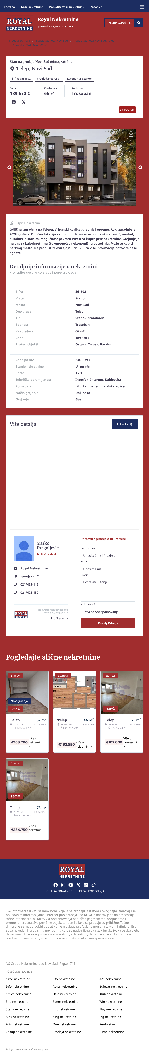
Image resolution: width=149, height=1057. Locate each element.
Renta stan (107, 1024)
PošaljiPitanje (108, 623)
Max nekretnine (17, 1017)
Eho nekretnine (17, 1001)
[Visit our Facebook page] (55, 885)
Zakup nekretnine (19, 1032)
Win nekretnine (110, 1001)
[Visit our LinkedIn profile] (86, 885)
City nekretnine (64, 979)
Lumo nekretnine (112, 1032)
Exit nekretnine (64, 1009)
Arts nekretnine (17, 1024)
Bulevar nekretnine (113, 986)
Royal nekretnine (65, 986)
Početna (9, 7)
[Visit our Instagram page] (63, 885)
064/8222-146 (64, 26)
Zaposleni (96, 7)
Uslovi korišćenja (91, 891)
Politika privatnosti (60, 891)
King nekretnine (64, 1017)
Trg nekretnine (110, 1017)
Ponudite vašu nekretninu (66, 7)
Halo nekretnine (64, 994)
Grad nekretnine (18, 979)
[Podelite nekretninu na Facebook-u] (15, 102)
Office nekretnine (18, 994)
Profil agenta (59, 618)
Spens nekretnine (65, 1001)
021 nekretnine (110, 979)
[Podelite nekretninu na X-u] (24, 102)
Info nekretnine (17, 986)
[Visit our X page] (78, 885)
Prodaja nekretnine (67, 1032)
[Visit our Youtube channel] (70, 885)
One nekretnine (64, 1024)
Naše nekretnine (32, 7)
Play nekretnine (110, 1009)
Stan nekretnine (17, 1009)
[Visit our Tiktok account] (93, 885)
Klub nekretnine (111, 994)
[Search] (138, 22)
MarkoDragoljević (48, 545)
